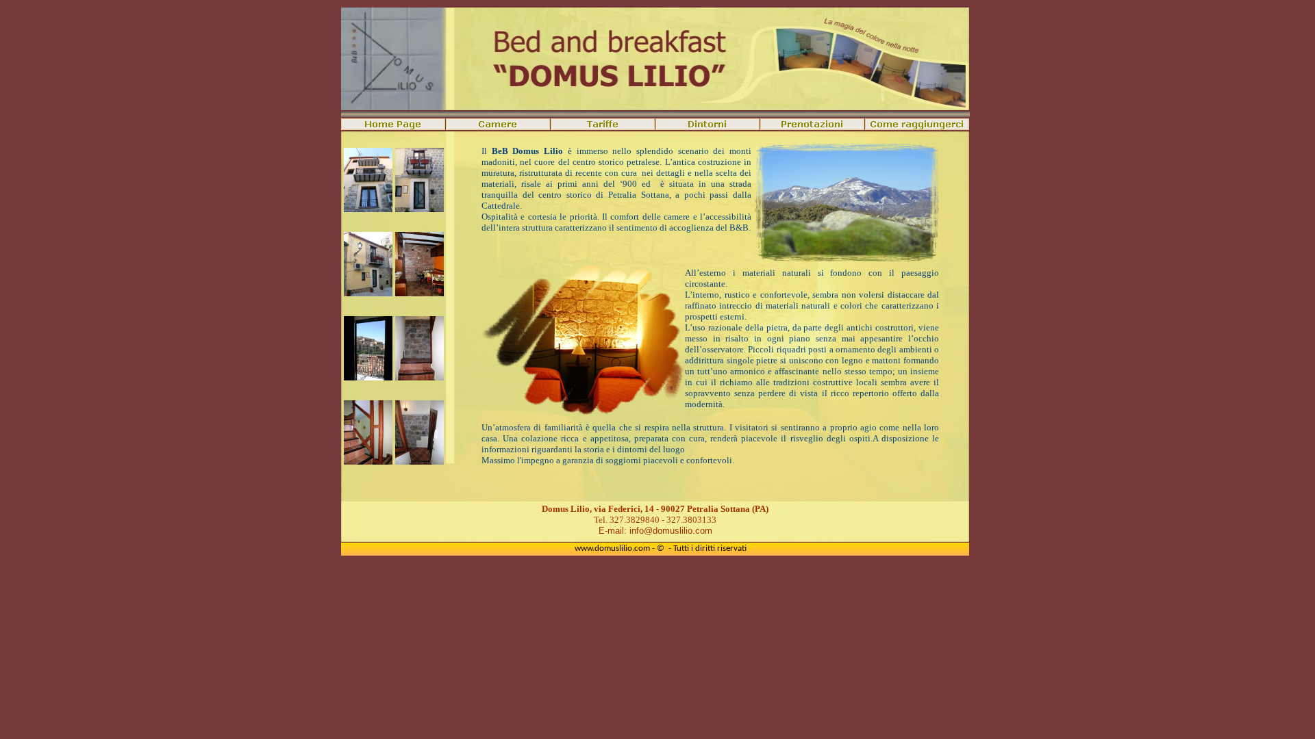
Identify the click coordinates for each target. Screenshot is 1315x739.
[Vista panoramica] (368, 377)
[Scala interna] (419, 377)
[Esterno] (368, 208)
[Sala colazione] (419, 292)
